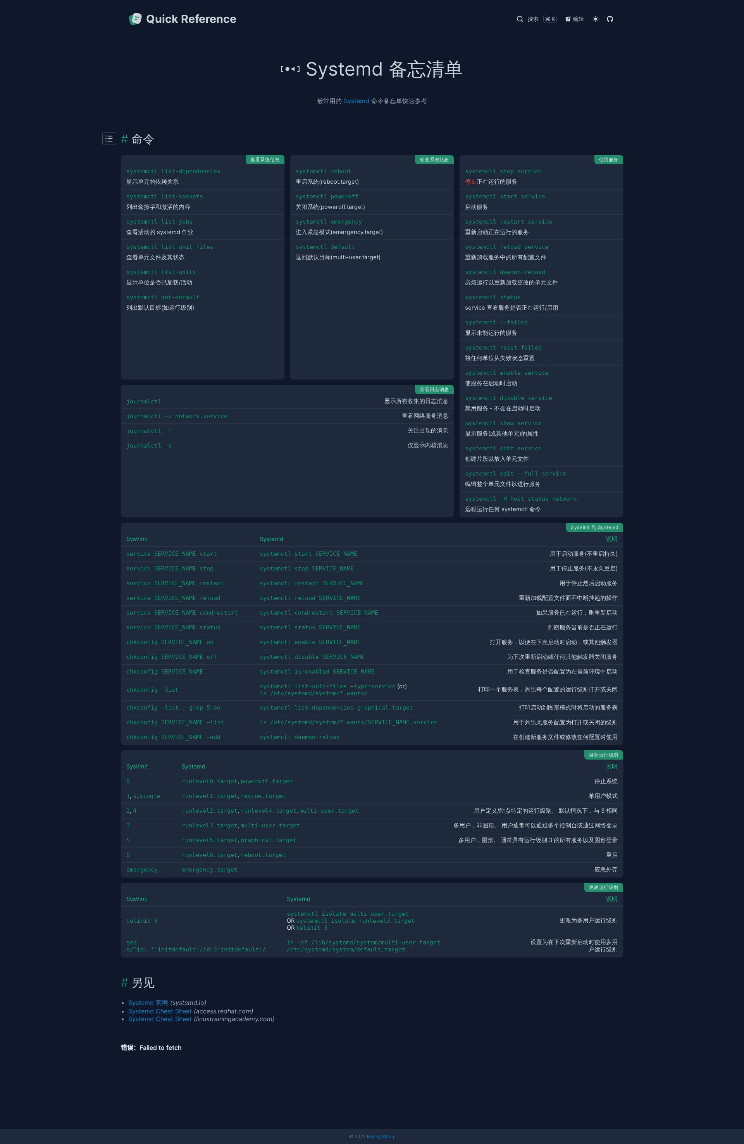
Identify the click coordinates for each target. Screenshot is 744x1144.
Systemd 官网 (148, 1002)
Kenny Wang (380, 1136)
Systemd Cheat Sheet (160, 1011)
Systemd (356, 101)
